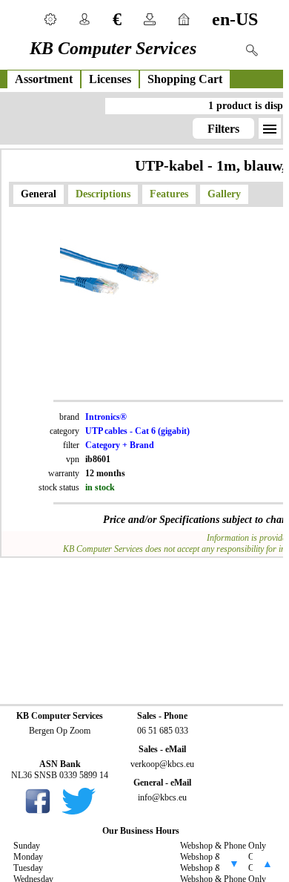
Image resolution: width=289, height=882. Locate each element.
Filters (223, 128)
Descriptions (103, 194)
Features (169, 194)
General (38, 194)
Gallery (224, 194)
